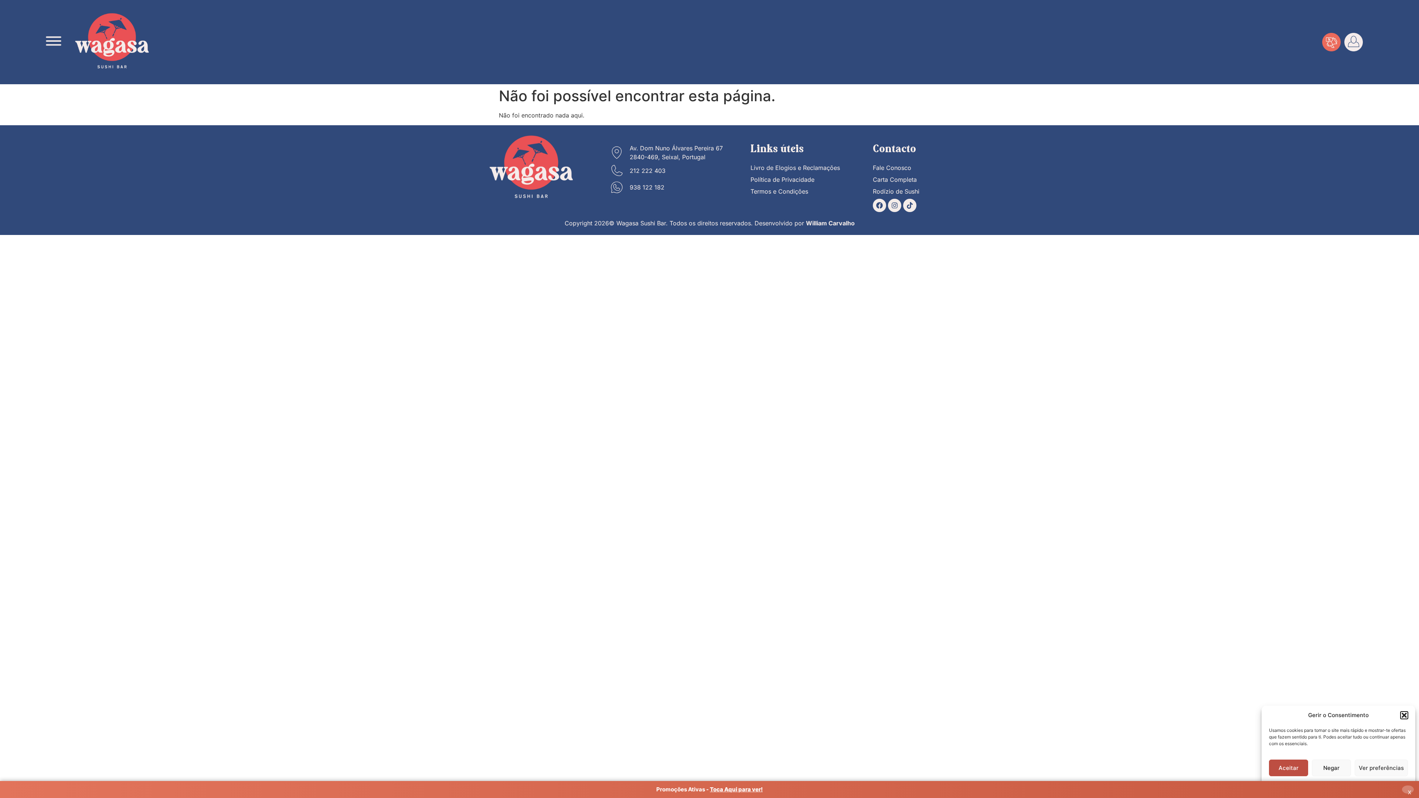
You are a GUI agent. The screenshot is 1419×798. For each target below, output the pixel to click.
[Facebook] (879, 205)
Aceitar (1289, 767)
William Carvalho (830, 223)
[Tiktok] (909, 205)
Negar (1331, 767)
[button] (1404, 715)
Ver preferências (1381, 767)
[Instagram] (894, 205)
